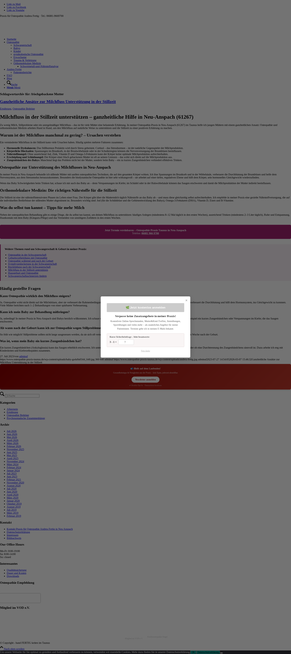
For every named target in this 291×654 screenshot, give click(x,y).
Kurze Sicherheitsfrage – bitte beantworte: (130, 337)
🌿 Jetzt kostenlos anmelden (146, 307)
